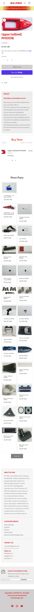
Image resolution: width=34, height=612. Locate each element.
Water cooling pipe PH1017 (24, 370)
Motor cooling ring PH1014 (8, 399)
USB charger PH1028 (9, 235)
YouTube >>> (8, 558)
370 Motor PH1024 (24, 318)
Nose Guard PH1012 (8, 420)
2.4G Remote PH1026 (9, 318)
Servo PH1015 (22, 238)
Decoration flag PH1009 (23, 257)
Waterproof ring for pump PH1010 (8, 436)
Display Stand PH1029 (7, 298)
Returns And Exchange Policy (14, 535)
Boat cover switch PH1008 (23, 445)
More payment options (17, 77)
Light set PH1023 (8, 339)
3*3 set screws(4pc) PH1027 (24, 297)
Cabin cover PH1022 (24, 338)
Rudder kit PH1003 (24, 278)
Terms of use (8, 532)
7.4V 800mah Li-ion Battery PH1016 (9, 196)
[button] (4, 3)
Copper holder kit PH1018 (8, 376)
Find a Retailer (9, 525)
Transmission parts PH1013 (24, 395)
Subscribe (23, 579)
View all (17, 456)
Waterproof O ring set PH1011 (24, 417)
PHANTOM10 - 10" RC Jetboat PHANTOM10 (9, 213)
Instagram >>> (9, 556)
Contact (7, 527)
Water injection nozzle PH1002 (7, 279)
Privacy (6, 530)
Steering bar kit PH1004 (7, 257)
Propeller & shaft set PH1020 (24, 218)
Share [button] (5, 83)
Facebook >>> (8, 553)
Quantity (4, 56)
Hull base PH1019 (23, 355)
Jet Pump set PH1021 (9, 353)
